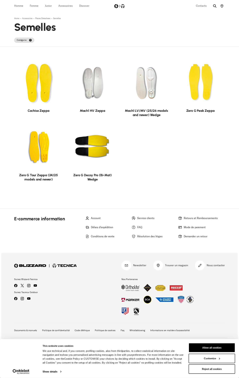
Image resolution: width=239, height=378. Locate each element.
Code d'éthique (82, 330)
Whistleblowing (137, 330)
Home (17, 18)
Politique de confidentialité (55, 330)
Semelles (57, 18)
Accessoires (27, 18)
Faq (123, 330)
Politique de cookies (105, 330)
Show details (50, 371)
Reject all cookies (212, 369)
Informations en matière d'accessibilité (170, 330)
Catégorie (24, 40)
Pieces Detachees (43, 18)
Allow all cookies (211, 347)
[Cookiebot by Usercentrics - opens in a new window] (21, 371)
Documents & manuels (25, 330)
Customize (210, 358)
